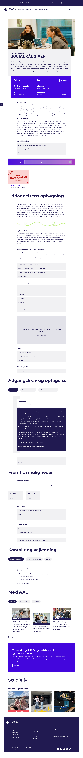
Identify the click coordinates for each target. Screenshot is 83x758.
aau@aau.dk (15, 734)
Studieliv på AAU (24, 601)
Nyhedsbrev (16, 665)
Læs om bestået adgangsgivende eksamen (31, 446)
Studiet (48, 559)
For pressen (35, 736)
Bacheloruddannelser (24, 15)
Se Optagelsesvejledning (24, 583)
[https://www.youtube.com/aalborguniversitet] (64, 749)
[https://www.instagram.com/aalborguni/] (61, 749)
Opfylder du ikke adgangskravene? (48, 389)
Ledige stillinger (57, 733)
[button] (41, 330)
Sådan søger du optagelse (28, 389)
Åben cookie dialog (41, 335)
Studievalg (36, 601)
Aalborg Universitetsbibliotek (60, 736)
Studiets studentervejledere (34, 559)
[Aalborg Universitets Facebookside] (58, 749)
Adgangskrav (13, 389)
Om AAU (41, 9)
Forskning (28, 9)
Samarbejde (35, 9)
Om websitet (15, 747)
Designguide (56, 729)
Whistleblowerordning (34, 749)
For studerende (36, 729)
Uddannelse (21, 9)
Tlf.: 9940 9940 (15, 732)
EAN (54, 731)
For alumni (35, 733)
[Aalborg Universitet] (10, 9)
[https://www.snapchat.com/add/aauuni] (70, 749)
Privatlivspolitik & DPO (26, 747)
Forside (9, 15)
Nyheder (46, 9)
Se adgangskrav (63, 94)
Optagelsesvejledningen (16, 559)
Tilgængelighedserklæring (18, 749)
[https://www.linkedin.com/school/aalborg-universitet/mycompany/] (67, 749)
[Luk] (80, 3)
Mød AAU (12, 601)
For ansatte (35, 731)
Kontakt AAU (35, 741)
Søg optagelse (64, 80)
